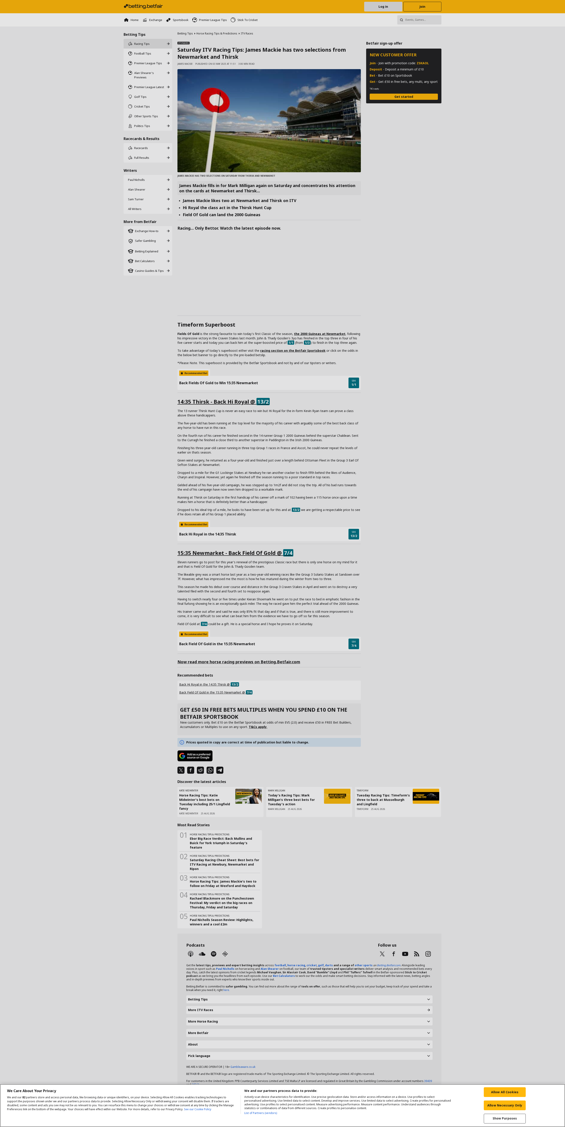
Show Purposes (505, 1118)
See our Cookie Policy (197, 1109)
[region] (282, 1105)
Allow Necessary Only (504, 1105)
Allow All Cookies (504, 1092)
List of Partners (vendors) (260, 1113)
